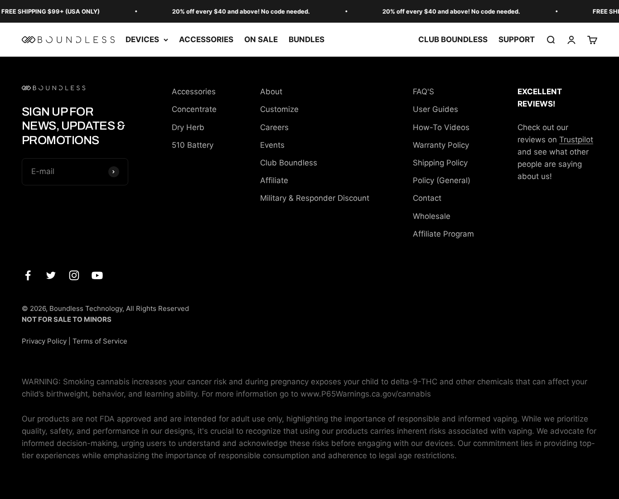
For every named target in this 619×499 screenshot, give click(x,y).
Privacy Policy (44, 341)
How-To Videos (441, 127)
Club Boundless (288, 162)
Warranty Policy (441, 145)
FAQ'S (423, 91)
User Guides (435, 109)
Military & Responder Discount (314, 198)
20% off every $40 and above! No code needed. (237, 11)
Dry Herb (188, 127)
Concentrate (194, 109)
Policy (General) (441, 180)
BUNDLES (306, 39)
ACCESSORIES (206, 39)
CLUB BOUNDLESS (453, 39)
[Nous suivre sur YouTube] (97, 275)
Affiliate (274, 180)
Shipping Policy (440, 162)
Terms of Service (100, 341)
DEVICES (142, 39)
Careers (274, 127)
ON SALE (261, 39)
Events (272, 145)
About (271, 91)
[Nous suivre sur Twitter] (51, 275)
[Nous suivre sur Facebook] (28, 275)
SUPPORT (516, 39)
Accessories (194, 91)
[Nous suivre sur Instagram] (74, 275)
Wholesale (431, 216)
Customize (279, 109)
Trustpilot (576, 139)
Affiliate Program (443, 233)
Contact (427, 198)
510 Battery (192, 145)
